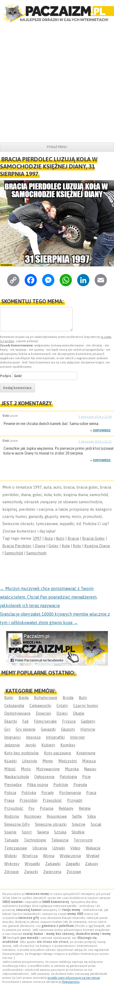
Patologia (68, 776)
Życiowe (74, 871)
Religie (85, 808)
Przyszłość (13, 808)
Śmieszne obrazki (51, 824)
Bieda (24, 697)
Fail (25, 721)
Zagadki (73, 863)
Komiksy (67, 745)
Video (75, 848)
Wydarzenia (70, 855)
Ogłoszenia (44, 776)
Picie (86, 776)
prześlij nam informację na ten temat (73, 978)
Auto (60, 538)
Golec (54, 545)
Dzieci (62, 713)
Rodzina (11, 816)
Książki (10, 761)
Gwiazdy (48, 729)
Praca (91, 792)
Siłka (91, 816)
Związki (31, 871)
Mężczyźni (67, 761)
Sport (27, 832)
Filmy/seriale (45, 721)
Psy (31, 808)
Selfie (77, 816)
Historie (87, 729)
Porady (47, 792)
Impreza (33, 737)
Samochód (14, 553)
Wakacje (93, 848)
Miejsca (89, 761)
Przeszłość (52, 800)
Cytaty (62, 705)
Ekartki (10, 721)
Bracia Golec (93, 538)
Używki (58, 848)
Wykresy (11, 863)
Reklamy (66, 808)
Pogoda (80, 784)
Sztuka (60, 832)
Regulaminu (71, 982)
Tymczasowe (15, 848)
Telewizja (59, 840)
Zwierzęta (52, 871)
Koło (77, 545)
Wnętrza (30, 855)
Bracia (73, 538)
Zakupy (91, 863)
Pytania (46, 808)
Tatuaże (11, 840)
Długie (78, 713)
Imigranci (12, 737)
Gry (7, 729)
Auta (49, 538)
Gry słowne (26, 729)
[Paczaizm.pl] (57, 12)
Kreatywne (85, 753)
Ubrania (39, 848)
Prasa (9, 800)
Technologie (35, 840)
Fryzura (69, 721)
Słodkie (78, 832)
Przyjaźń (74, 800)
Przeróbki (28, 800)
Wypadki (32, 863)
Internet (77, 737)
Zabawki (52, 863)
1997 (37, 538)
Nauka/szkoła (16, 776)
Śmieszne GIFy (17, 824)
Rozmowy (32, 816)
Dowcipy (43, 713)
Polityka (28, 792)
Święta (43, 832)
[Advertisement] (57, 82)
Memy (47, 761)
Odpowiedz (102, 430)
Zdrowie (11, 871)
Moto (26, 769)
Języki (30, 745)
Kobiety (48, 745)
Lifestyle (29, 761)
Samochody (36, 553)
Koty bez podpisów (21, 753)
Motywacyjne (48, 769)
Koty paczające (57, 753)
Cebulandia (14, 705)
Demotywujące (17, 713)
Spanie (10, 832)
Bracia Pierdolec (17, 545)
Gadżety (88, 721)
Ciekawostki (40, 705)
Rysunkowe (57, 816)
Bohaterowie (45, 697)
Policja (10, 792)
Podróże (60, 784)
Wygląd (92, 855)
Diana (40, 545)
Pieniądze (13, 784)
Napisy (90, 769)
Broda (68, 697)
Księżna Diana (97, 545)
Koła (66, 545)
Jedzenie (12, 745)
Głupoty (68, 729)
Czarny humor (85, 705)
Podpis (5, 376)
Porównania (70, 792)
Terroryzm (83, 840)
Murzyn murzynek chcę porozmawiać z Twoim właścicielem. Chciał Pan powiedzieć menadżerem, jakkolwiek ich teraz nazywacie (48, 597)
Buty (83, 697)
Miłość (10, 769)
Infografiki (55, 737)
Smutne (78, 824)
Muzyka (72, 769)
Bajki (8, 697)
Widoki (10, 855)
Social (96, 824)
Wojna (48, 855)
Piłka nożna (37, 784)
